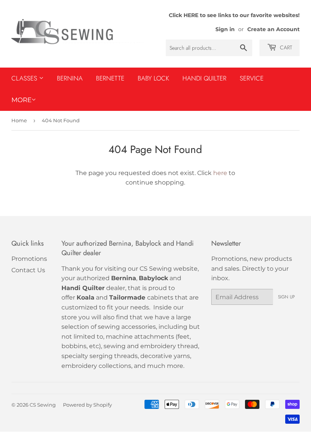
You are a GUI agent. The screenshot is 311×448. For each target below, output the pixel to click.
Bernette (110, 78)
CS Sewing (43, 405)
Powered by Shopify (87, 405)
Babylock (153, 278)
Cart (285, 47)
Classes (25, 78)
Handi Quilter (204, 78)
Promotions (29, 258)
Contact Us (28, 270)
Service (252, 78)
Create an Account (273, 29)
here (220, 173)
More (21, 100)
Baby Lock (153, 78)
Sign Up (286, 296)
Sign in (225, 29)
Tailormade (127, 297)
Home (19, 120)
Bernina (70, 78)
